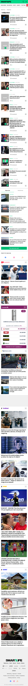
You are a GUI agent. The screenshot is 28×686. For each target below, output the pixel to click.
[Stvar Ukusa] (4, 668)
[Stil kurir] (19, 668)
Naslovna (3, 9)
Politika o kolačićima (20, 675)
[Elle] (10, 668)
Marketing (9, 673)
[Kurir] (11, 666)
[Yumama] (22, 666)
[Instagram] (14, 257)
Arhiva (18, 677)
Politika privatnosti (12, 677)
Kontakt (19, 673)
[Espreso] (14, 671)
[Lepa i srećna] (16, 666)
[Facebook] (5, 257)
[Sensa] (15, 668)
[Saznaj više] (26, 262)
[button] (13, 25)
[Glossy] (24, 668)
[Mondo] (5, 666)
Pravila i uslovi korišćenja (9, 675)
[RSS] (22, 257)
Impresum (14, 673)
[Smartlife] (5, 1)
